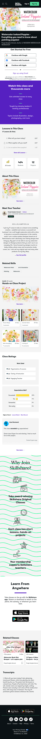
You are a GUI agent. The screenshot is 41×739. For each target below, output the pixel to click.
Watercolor (16, 271)
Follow (25, 212)
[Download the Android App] (27, 711)
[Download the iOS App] (13, 711)
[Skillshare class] (13, 647)
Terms (32, 723)
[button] (3, 4)
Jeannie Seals (26, 322)
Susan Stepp (6, 322)
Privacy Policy (8, 78)
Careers (15, 723)
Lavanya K (25, 343)
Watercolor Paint (9, 267)
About (9, 723)
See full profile (21, 255)
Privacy (26, 723)
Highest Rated (7, 415)
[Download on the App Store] (20, 612)
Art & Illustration (23, 267)
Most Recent (24, 415)
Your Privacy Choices (19, 729)
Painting (6, 271)
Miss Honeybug (7, 343)
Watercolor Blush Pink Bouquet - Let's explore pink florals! (13, 659)
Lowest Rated (15, 415)
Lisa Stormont (14, 422)
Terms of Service (29, 76)
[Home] (18, 4)
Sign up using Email (20, 73)
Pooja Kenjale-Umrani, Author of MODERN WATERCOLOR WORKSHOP (21, 44)
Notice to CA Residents (20, 731)
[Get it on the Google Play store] (20, 619)
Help (20, 723)
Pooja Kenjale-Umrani (17, 212)
